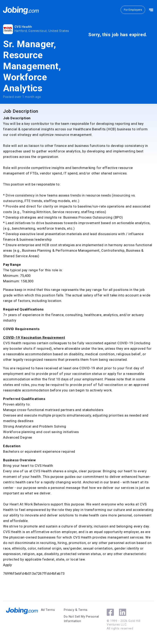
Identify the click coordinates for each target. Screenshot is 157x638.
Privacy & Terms (75, 610)
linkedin (122, 612)
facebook (110, 612)
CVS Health (23, 27)
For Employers (133, 9)
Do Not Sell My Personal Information (81, 619)
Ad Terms (48, 610)
